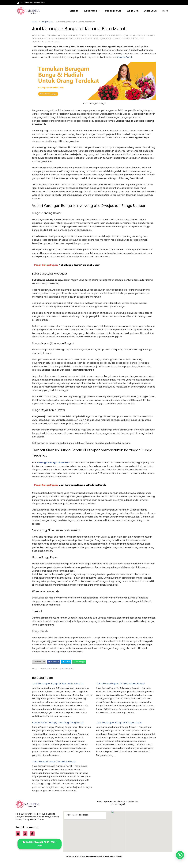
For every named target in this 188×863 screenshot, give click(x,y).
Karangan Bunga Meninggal (81, 35)
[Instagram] (25, 833)
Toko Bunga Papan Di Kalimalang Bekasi (120, 683)
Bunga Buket (150, 10)
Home (35, 21)
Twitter (67, 661)
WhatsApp (80, 661)
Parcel (165, 10)
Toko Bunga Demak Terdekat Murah (54, 761)
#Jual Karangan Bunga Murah (56, 668)
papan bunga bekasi (136, 35)
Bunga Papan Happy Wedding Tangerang (57, 722)
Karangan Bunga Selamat (111, 35)
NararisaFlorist (124, 57)
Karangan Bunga (56, 35)
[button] (180, 855)
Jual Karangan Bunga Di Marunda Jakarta (57, 683)
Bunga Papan (90, 10)
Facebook (54, 661)
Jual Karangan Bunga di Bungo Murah (119, 722)
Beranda (74, 10)
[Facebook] (18, 833)
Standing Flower (113, 10)
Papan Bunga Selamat (62, 38)
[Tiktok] (32, 833)
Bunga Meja (132, 10)
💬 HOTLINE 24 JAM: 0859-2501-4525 (39, 844)
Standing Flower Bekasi (125, 38)
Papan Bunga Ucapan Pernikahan (93, 38)
